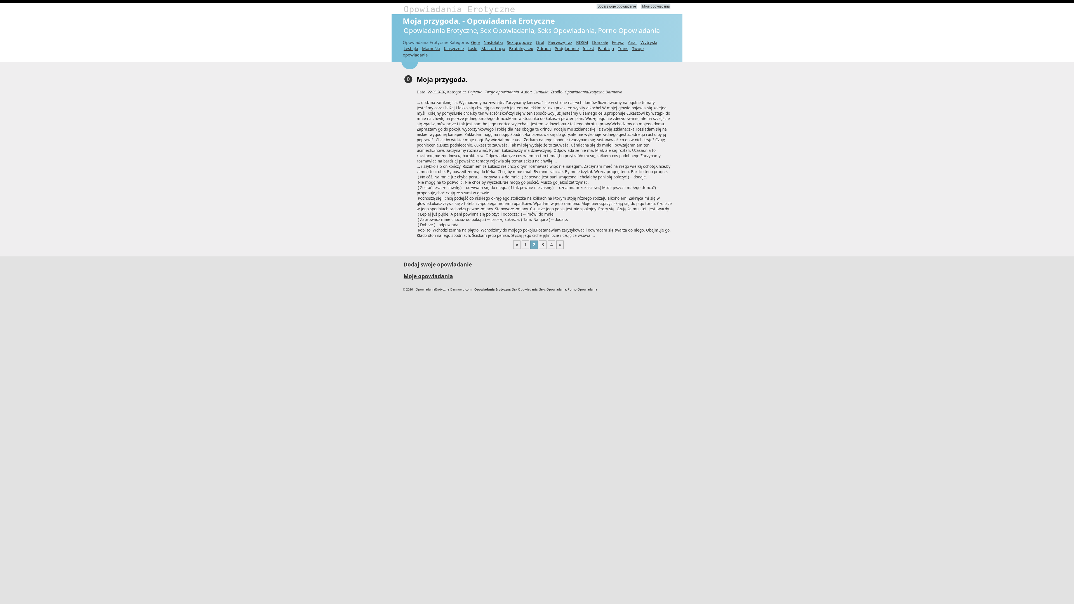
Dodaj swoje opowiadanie (616, 6)
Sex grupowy (519, 42)
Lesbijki (411, 48)
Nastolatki (493, 42)
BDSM (582, 42)
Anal (632, 42)
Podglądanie (567, 48)
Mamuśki (431, 48)
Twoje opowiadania (502, 92)
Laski (472, 48)
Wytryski (648, 42)
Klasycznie (454, 48)
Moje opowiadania (656, 6)
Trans (623, 48)
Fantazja (606, 48)
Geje (475, 42)
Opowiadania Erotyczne (459, 9)
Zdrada (544, 48)
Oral (540, 42)
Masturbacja (493, 48)
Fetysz (618, 42)
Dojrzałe (600, 42)
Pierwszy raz (560, 42)
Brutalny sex (521, 48)
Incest (588, 48)
